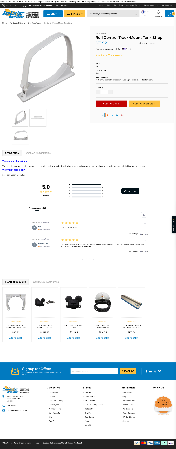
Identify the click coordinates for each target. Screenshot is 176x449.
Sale (50, 417)
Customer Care (132, 5)
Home (100, 5)
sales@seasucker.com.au (17, 410)
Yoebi (87, 421)
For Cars (52, 397)
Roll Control (89, 409)
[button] (141, 234)
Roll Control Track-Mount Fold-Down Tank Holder (16, 328)
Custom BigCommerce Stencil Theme (58, 443)
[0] (169, 14)
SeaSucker (89, 392)
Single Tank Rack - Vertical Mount (102, 326)
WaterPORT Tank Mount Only (74, 326)
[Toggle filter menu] (143, 215)
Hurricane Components (94, 405)
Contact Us (111, 5)
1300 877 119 (12, 406)
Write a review (130, 191)
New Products (54, 413)
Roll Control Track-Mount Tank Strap (58, 23)
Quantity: (100, 87)
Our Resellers (167, 5)
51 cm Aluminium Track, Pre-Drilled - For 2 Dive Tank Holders (131, 328)
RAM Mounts (90, 401)
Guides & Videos (150, 5)
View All (52, 421)
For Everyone (54, 405)
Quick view (15, 300)
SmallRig (88, 413)
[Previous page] (82, 260)
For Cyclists (53, 392)
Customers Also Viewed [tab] (45, 282)
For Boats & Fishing (17, 23)
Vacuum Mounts (55, 409)
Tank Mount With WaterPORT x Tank (44, 326)
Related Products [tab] (15, 282)
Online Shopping (128, 413)
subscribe (128, 371)
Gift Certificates (128, 417)
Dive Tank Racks (34, 23)
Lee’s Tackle (90, 397)
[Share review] (145, 223)
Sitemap (125, 421)
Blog (121, 5)
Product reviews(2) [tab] (37, 208)
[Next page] (93, 260)
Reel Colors (89, 417)
